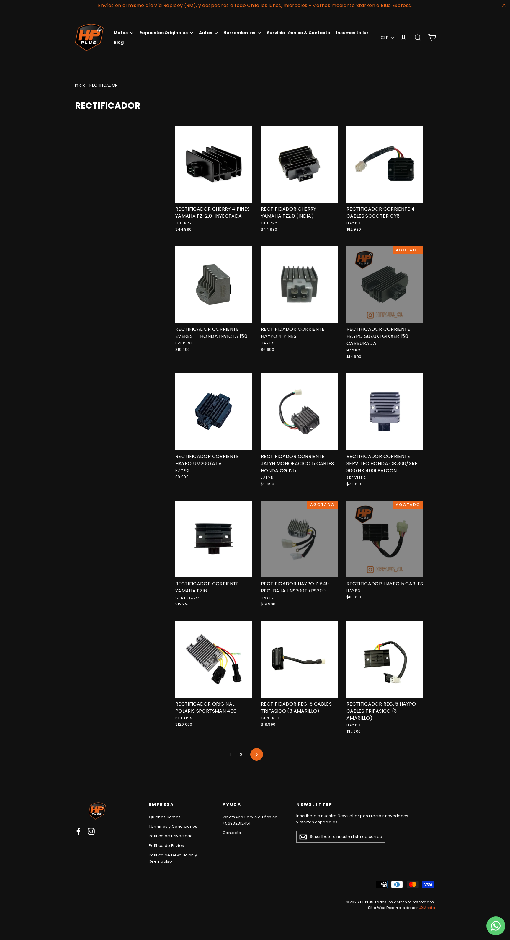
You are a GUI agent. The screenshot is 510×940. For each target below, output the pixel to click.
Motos (121, 33)
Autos (206, 33)
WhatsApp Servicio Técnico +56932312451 (250, 820)
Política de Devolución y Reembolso (173, 858)
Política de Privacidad (171, 836)
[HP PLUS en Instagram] (91, 831)
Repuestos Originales (164, 33)
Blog (119, 42)
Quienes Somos (165, 817)
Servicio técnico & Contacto (298, 33)
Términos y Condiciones (173, 826)
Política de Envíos (166, 845)
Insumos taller (352, 33)
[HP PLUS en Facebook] (78, 831)
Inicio (80, 85)
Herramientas (239, 33)
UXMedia (427, 907)
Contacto (232, 832)
